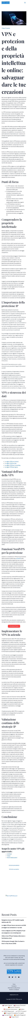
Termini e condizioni (14, 989)
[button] (14, 626)
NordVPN (18, 558)
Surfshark (9, 854)
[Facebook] (9, 977)
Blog (3, 28)
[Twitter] (12, 977)
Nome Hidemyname (12, 857)
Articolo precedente (14, 865)
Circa (14, 984)
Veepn (8, 856)
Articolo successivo (14, 869)
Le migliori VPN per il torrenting (12, 465)
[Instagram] (15, 977)
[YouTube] (19, 977)
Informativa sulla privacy (14, 988)
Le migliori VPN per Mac (11, 463)
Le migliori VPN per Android (11, 461)
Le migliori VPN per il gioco (11, 467)
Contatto (14, 986)
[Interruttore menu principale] (25, 2)
